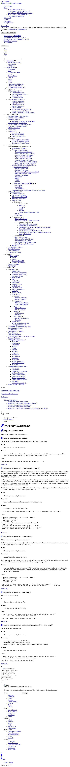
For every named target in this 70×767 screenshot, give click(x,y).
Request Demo (5, 26)
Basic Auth (18, 177)
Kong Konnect (12, 710)
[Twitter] (1, 754)
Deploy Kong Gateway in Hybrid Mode (23, 121)
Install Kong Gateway (14, 731)
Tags (13, 279)
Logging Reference (13, 250)
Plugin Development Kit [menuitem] (17, 340)
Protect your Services (18, 104)
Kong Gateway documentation (17, 29)
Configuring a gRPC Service (20, 94)
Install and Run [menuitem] (11, 67)
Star (3, 759)
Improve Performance (18, 106)
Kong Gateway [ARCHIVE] (16, 9)
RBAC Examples (20, 309)
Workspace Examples (21, 304)
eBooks (10, 720)
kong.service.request (17, 361)
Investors (10, 700)
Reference (10, 267)
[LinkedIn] (1, 757)
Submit (8, 677)
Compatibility (12, 64)
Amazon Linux (12, 76)
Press (9, 705)
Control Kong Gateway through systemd (19, 124)
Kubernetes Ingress (13, 734)
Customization (18, 235)
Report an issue (13, 394)
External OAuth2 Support (26, 229)
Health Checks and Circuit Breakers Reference (21, 336)
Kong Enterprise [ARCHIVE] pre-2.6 (19, 11)
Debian (10, 79)
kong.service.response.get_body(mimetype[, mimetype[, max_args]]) (27, 408)
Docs (5, 8)
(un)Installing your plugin (19, 383)
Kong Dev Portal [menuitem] (15, 192)
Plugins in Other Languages (16, 384)
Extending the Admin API (19, 379)
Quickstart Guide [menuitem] (15, 91)
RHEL (10, 81)
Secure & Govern (13, 743)
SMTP (17, 214)
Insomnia (10, 738)
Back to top (4, 464)
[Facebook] (1, 752)
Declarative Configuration (19, 272)
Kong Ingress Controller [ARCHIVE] (19, 14)
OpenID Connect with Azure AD (24, 153)
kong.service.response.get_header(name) (19, 405)
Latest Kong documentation (16, 16)
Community (7, 21)
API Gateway (12, 726)
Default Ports (12, 129)
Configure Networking (21, 170)
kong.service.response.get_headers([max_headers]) (22, 403)
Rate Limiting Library (14, 334)
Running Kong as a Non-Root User (18, 116)
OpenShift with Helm (14, 72)
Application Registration (24, 222)
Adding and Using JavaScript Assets (25, 242)
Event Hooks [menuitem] (17, 316)
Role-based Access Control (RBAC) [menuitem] (24, 183)
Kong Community (13, 733)
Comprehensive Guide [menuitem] (16, 99)
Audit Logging (16, 321)
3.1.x (5, 50)
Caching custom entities (18, 378)
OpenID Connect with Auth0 (23, 158)
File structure (15, 369)
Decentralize (11, 741)
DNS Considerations (14, 128)
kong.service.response (18, 363)
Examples (18, 314)
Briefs (9, 723)
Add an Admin (19, 188)
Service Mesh (12, 749)
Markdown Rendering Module (24, 239)
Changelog (11, 65)
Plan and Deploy (12, 114)
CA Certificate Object (18, 289)
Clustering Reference (14, 338)
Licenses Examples (20, 299)
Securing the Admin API (19, 325)
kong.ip (14, 348)
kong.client (15, 341)
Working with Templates (19, 198)
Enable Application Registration (28, 225)
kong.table (15, 364)
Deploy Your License (18, 134)
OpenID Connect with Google (24, 155)
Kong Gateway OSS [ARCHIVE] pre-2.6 (20, 13)
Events (10, 698)
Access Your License (18, 133)
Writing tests (15, 381)
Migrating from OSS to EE (16, 84)
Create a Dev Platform (14, 744)
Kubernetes (11, 69)
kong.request (15, 354)
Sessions (17, 181)
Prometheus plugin (13, 264)
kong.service (15, 359)
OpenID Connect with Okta (23, 157)
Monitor (9, 254)
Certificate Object (17, 287)
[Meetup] (1, 756)
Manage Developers (21, 219)
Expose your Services (18, 103)
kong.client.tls (16, 343)
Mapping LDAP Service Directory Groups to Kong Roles (28, 190)
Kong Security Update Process (20, 143)
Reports (14, 259)
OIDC (17, 180)
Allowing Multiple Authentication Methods (24, 165)
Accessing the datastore (18, 374)
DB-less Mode (16, 271)
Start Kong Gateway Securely (20, 140)
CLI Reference (12, 329)
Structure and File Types (19, 195)
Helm (9, 71)
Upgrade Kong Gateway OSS (16, 87)
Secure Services (16, 107)
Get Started (10, 89)
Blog (9, 725)
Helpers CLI (15, 245)
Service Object (16, 281)
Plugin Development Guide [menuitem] (18, 366)
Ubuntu (10, 82)
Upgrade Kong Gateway (15, 85)
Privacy (10, 762)
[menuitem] (36, 6)
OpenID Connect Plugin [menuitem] (21, 150)
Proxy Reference (13, 333)
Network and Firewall (14, 252)
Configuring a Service (18, 92)
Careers (12, 701)
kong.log (14, 349)
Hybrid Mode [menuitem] (14, 119)
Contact (10, 706)
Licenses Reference (21, 297)
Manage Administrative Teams (20, 111)
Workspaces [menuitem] (17, 301)
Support (6, 19)
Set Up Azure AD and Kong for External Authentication (35, 232)
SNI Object (15, 291)
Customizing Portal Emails (23, 240)
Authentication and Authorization (20, 146)
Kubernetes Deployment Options (17, 123)
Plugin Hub (7, 18)
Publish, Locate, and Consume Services (23, 112)
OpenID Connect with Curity (23, 152)
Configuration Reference (15, 328)
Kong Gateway (8, 419)
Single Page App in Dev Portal (24, 244)
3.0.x (5, 52)
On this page (4, 397)
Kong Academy (8, 23)
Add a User (18, 187)
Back (2, 677)
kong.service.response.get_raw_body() (19, 406)
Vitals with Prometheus (18, 262)
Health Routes (16, 277)
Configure (10, 145)
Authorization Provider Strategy (28, 224)
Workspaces (18, 215)
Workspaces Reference (21, 303)
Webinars (10, 721)
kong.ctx (14, 346)
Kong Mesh (11, 713)
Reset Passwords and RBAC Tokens (25, 173)
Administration (18, 217)
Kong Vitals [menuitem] (13, 256)
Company (11, 695)
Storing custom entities (18, 376)
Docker (10, 74)
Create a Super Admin (21, 168)
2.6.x (5, 55)
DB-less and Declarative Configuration (19, 326)
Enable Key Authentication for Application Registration (35, 227)
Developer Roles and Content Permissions (27, 220)
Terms (6, 762)
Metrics (14, 257)
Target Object (16, 294)
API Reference (19, 313)
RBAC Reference (20, 308)
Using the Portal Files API (19, 197)
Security (12, 138)
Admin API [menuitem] (13, 269)
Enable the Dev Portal (18, 193)
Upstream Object (16, 292)
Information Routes (17, 276)
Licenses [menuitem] (12, 131)
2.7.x (5, 54)
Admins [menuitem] (16, 311)
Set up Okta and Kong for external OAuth (31, 230)
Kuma (10, 736)
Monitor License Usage (18, 136)
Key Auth (22, 207)
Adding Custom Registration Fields (29, 212)
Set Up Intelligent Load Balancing (21, 109)
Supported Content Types (19, 274)
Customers (11, 696)
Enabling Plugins (17, 96)
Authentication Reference (19, 148)
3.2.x (5, 49)
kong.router (15, 358)
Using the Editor (16, 200)
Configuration (18, 202)
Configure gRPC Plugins (15, 247)
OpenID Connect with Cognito (24, 160)
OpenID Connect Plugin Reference (25, 163)
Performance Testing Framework (17, 126)
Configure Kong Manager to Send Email (27, 172)
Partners (10, 703)
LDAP (17, 178)
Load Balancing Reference (15, 331)
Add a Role (18, 185)
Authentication (21, 204)
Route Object (15, 282)
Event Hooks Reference (22, 318)
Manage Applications (25, 234)
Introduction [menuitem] (10, 61)
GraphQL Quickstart (14, 249)
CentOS (10, 77)
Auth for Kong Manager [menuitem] (21, 167)
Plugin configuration (17, 373)
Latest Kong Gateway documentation (10, 41)
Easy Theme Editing (21, 237)
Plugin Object (16, 286)
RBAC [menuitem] (16, 306)
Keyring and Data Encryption (20, 141)
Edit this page (15, 390)
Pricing (10, 716)
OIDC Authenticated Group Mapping (26, 161)
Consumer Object (17, 284)
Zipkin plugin (12, 266)
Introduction (15, 368)
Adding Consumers (17, 97)
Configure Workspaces (21, 175)
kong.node (15, 353)
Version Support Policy (14, 62)
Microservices (12, 728)
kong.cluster (15, 344)
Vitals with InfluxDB (18, 261)
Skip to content (5, 1)
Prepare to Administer (18, 101)
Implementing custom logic (19, 371)
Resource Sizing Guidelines (16, 118)
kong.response (16, 356)
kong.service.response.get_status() (18, 401)
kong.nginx (15, 351)
